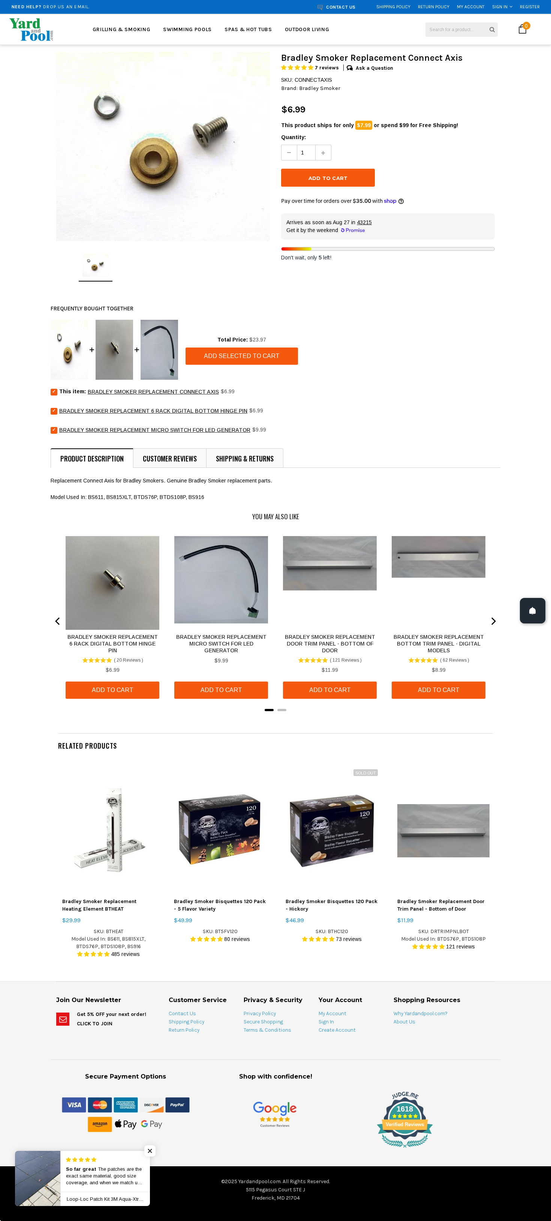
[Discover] (151, 1105)
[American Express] (126, 1105)
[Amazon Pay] (100, 1124)
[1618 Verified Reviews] (275, 1149)
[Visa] (74, 1105)
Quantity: (293, 137)
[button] (298, 67)
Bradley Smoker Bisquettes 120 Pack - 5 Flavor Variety (220, 905)
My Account (471, 6)
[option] (103, 6)
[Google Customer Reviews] (275, 1114)
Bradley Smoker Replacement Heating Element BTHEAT (99, 905)
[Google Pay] (151, 1124)
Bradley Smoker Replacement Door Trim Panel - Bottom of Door (441, 905)
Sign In (500, 6)
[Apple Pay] (126, 1124)
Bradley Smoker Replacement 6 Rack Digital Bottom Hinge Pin (153, 411)
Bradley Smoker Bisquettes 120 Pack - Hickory (331, 905)
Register (530, 6)
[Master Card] (100, 1105)
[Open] (532, 610)
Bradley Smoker (319, 88)
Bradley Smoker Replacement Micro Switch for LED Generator (154, 430)
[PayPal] (177, 1105)
